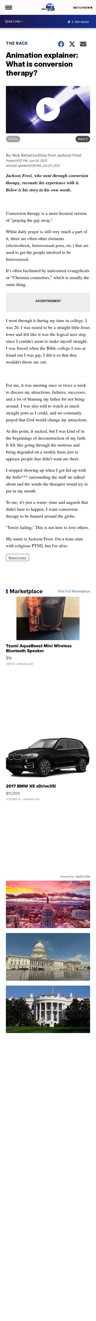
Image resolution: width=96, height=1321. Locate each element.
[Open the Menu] (8, 7)
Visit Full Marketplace (74, 591)
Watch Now (81, 7)
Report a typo (17, 557)
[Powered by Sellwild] (83, 876)
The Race (17, 43)
